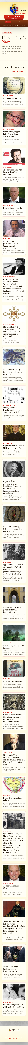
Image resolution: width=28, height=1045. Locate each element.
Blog (16, 25)
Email (14, 1034)
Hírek (20, 22)
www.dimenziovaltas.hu (20, 13)
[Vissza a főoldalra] (14, 8)
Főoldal (8, 22)
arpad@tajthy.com (22, 11)
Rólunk (14, 22)
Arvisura (22, 25)
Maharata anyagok (8, 25)
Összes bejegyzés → (19, 71)
